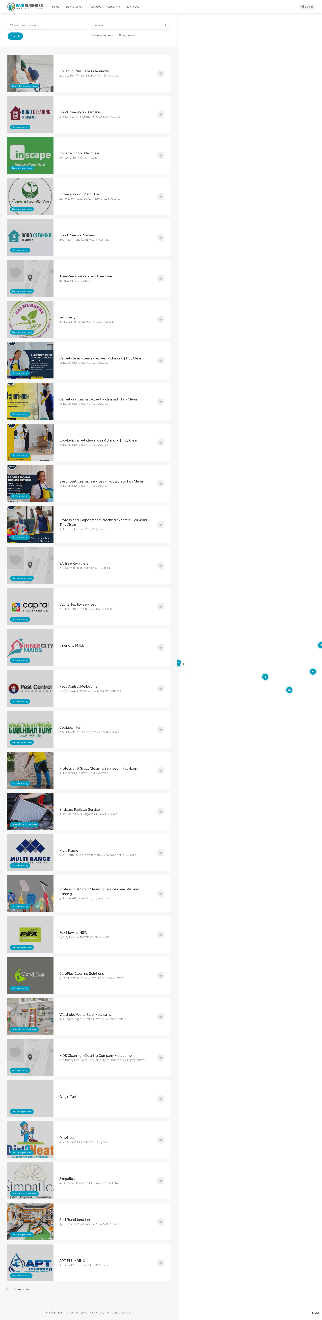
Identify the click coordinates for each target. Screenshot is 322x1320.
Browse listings (74, 6)
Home (55, 6)
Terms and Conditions (118, 1312)
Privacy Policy (96, 1312)
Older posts (21, 1289)
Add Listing (113, 6)
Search (15, 36)
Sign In (308, 6)
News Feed (132, 6)
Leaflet (315, 1313)
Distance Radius (101, 35)
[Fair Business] (25, 7)
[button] (183, 664)
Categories (126, 35)
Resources (95, 6)
